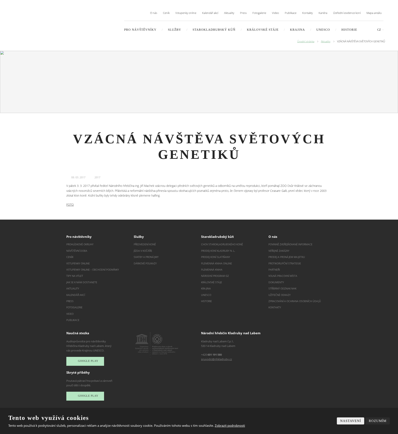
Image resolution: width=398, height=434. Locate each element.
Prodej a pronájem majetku (286, 257)
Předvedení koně (145, 244)
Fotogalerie (259, 13)
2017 (97, 177)
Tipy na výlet (74, 276)
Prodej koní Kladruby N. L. (218, 251)
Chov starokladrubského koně (222, 244)
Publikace (290, 13)
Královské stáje (263, 29)
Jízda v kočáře (143, 251)
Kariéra (323, 13)
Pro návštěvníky (140, 29)
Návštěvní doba (76, 251)
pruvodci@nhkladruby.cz (216, 359)
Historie (349, 29)
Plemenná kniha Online (217, 263)
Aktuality (229, 13)
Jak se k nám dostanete (81, 282)
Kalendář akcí (210, 13)
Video (275, 13)
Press (243, 13)
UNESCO (323, 29)
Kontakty (307, 13)
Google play (88, 361)
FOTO (70, 205)
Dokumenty (276, 282)
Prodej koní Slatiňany (215, 257)
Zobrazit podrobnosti (230, 425)
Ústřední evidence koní (347, 13)
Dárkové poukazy (145, 263)
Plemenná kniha (211, 269)
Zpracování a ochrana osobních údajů (294, 301)
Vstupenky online (185, 13)
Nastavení (350, 421)
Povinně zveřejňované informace (290, 244)
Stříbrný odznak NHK (282, 288)
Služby (174, 29)
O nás (153, 13)
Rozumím (377, 421)
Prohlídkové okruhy (79, 244)
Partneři (274, 269)
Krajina (297, 29)
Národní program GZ (215, 276)
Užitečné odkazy (279, 295)
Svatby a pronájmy (146, 257)
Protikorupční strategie (284, 263)
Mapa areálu (374, 13)
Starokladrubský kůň (214, 29)
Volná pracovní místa (282, 276)
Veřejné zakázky (278, 251)
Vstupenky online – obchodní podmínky (92, 269)
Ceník (166, 13)
